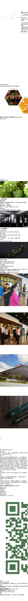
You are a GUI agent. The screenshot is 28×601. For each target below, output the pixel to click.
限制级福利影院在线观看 (20, 600)
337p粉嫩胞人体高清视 (22, 598)
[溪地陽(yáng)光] (11, 32)
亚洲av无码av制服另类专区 (6, 598)
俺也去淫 (15, 598)
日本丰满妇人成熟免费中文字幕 (7, 600)
